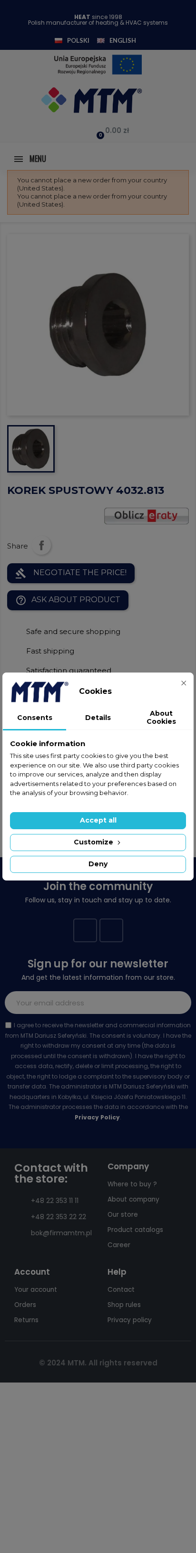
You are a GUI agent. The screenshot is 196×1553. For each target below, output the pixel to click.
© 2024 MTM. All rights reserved (98, 1363)
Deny (98, 864)
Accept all (98, 820)
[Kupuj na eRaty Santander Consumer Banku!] (146, 515)
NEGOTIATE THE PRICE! (71, 573)
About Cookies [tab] (161, 717)
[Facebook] (85, 930)
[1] (179, 1002)
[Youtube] (111, 930)
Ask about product (67, 600)
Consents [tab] (34, 717)
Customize (94, 842)
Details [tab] (98, 717)
